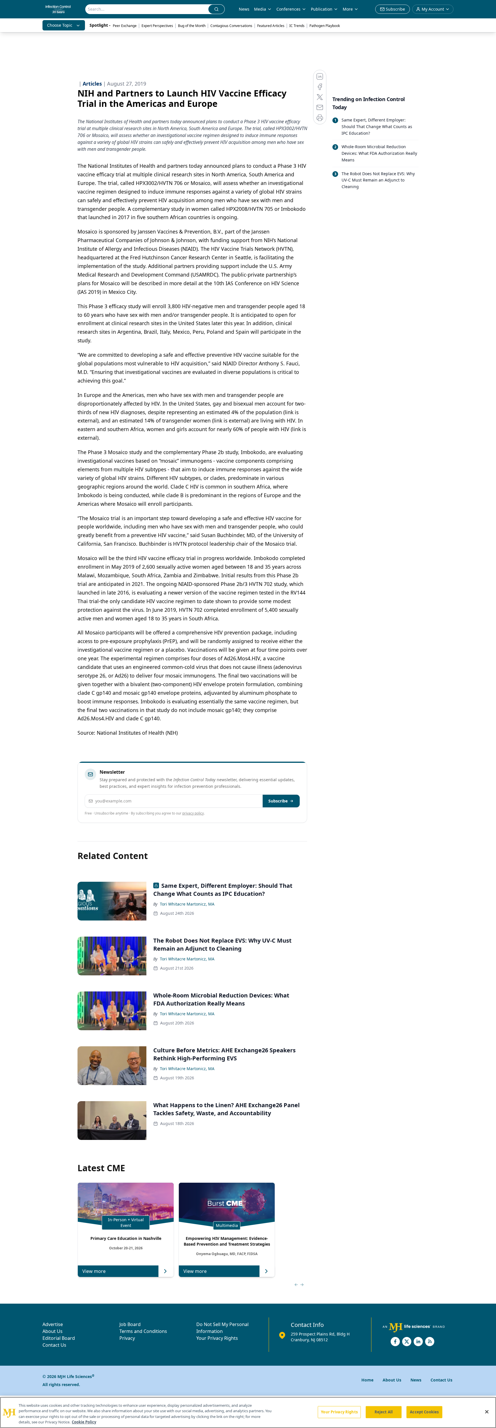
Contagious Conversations (231, 25)
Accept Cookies (424, 1412)
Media (260, 9)
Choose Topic (59, 25)
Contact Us (54, 1345)
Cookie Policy (84, 1422)
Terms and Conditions (143, 1331)
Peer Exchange (125, 25)
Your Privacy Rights (217, 1338)
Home (367, 1380)
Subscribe (278, 801)
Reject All (384, 1412)
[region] (248, 1412)
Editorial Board (58, 1338)
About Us (52, 1331)
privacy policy (193, 813)
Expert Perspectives (157, 25)
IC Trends (297, 25)
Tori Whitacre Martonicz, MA (187, 904)
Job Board (130, 1324)
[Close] (486, 1411)
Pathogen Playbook (324, 25)
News (244, 9)
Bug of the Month (192, 25)
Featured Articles (270, 25)
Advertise (52, 1324)
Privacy (127, 1338)
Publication (321, 9)
